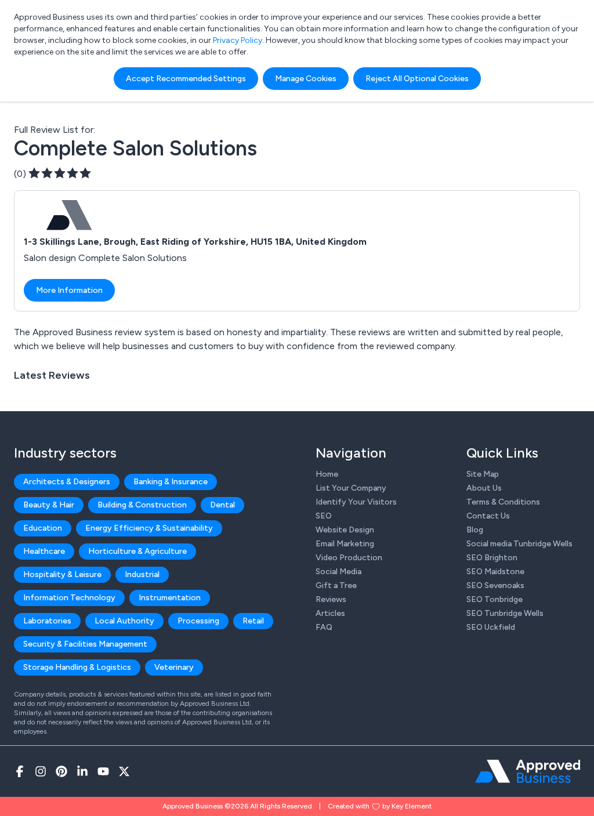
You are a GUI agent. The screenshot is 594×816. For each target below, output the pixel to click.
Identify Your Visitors (356, 502)
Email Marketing (345, 544)
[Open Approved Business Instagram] (40, 771)
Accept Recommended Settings (186, 79)
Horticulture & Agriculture (137, 551)
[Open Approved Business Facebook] (20, 771)
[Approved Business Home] (527, 771)
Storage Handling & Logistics (77, 667)
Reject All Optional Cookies (417, 79)
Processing (198, 621)
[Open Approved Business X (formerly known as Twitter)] (124, 771)
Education (42, 528)
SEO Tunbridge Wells (505, 613)
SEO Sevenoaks (495, 585)
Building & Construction (142, 505)
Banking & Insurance (170, 482)
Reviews (331, 599)
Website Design (345, 530)
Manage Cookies (305, 79)
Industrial (142, 574)
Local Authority (124, 621)
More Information (69, 290)
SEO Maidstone (495, 571)
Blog (474, 530)
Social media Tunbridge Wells (519, 544)
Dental (222, 505)
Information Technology (69, 598)
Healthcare (44, 551)
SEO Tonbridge (494, 599)
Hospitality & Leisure (62, 574)
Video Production (349, 558)
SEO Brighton (491, 558)
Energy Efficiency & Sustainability (149, 528)
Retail (253, 621)
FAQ (324, 627)
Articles (330, 613)
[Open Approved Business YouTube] (103, 771)
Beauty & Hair (48, 505)
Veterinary (174, 667)
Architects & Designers (66, 482)
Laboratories (47, 621)
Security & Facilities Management (85, 644)
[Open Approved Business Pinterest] (61, 771)
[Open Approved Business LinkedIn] (82, 771)
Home (327, 474)
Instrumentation (170, 598)
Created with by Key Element (380, 806)
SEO (324, 516)
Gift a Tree (336, 585)
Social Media (338, 571)
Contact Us (488, 516)
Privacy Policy (237, 40)
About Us (484, 488)
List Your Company (351, 488)
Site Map (482, 474)
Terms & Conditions (503, 502)
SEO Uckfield (490, 627)
